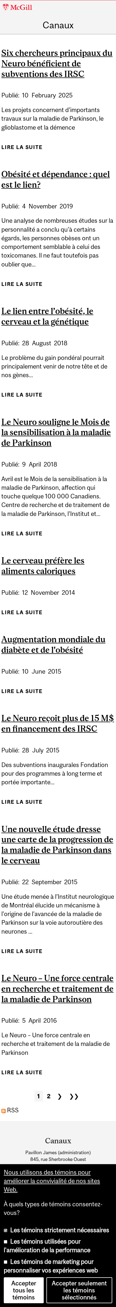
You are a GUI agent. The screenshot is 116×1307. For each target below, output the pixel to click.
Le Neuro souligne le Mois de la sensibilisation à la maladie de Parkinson (56, 432)
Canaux (58, 25)
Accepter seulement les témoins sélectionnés (79, 1290)
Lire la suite (22, 149)
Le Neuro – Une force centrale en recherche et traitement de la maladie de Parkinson (57, 988)
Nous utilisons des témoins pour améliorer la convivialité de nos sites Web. (52, 1181)
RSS (12, 1110)
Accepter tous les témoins (23, 1290)
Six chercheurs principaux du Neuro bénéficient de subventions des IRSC (56, 63)
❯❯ (74, 1096)
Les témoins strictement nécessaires (59, 1230)
